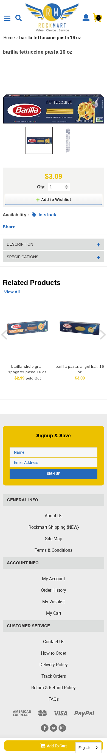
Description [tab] (20, 244)
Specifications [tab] (22, 257)
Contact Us (53, 642)
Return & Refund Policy (53, 688)
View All (12, 291)
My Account (53, 579)
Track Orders (53, 676)
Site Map (53, 539)
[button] (53, 199)
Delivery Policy (54, 665)
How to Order (53, 653)
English (84, 748)
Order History (53, 590)
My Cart (53, 613)
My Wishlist (53, 602)
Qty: (41, 187)
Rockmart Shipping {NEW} (54, 527)
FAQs (54, 699)
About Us (53, 516)
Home (9, 37)
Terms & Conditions (53, 550)
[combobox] (88, 747)
